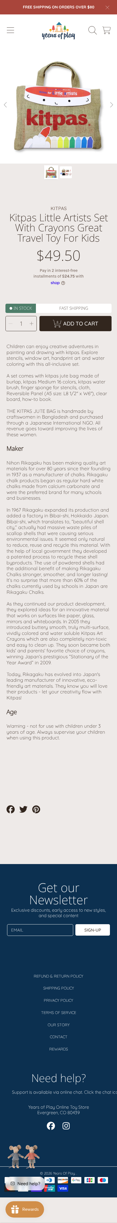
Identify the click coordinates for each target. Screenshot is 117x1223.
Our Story (59, 1024)
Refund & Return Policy (58, 976)
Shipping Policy (58, 988)
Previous (5, 105)
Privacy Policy (58, 1000)
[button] (10, 30)
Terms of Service (58, 1012)
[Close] (107, 7)
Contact (58, 1036)
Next (111, 105)
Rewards (58, 1049)
